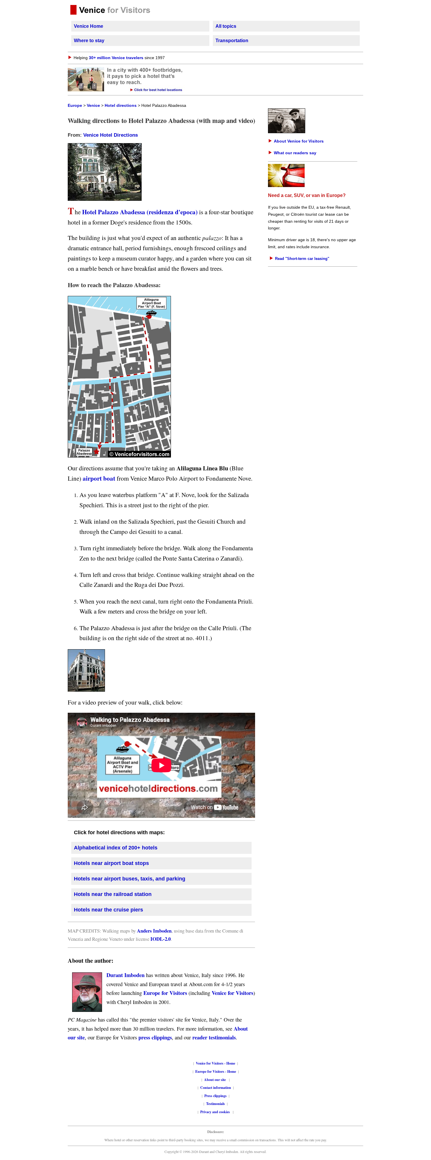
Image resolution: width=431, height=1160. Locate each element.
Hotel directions (121, 105)
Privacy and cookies (215, 1111)
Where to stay (89, 40)
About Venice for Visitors (299, 141)
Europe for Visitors (165, 993)
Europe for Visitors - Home (215, 1071)
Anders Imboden (154, 930)
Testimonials (215, 1103)
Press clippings (215, 1095)
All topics (226, 26)
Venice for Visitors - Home (215, 1063)
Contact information (215, 1087)
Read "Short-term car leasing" (302, 258)
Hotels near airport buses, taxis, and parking (129, 879)
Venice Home (88, 26)
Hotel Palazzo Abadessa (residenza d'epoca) (140, 211)
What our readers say (295, 152)
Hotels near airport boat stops (111, 863)
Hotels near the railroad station (113, 894)
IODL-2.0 (160, 939)
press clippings (155, 1037)
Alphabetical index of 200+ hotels (115, 848)
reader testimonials (214, 1037)
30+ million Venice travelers (116, 57)
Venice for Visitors (232, 993)
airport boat (99, 478)
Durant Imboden (125, 975)
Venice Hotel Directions (110, 135)
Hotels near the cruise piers (108, 910)
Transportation (232, 40)
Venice (93, 105)
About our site (215, 1079)
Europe (75, 105)
